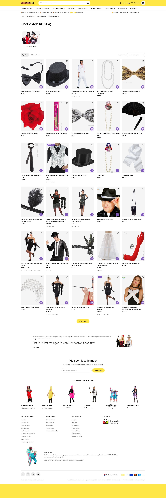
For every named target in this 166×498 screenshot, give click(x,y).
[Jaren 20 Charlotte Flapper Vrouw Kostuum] (32, 246)
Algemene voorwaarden (91, 480)
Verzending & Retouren (73, 480)
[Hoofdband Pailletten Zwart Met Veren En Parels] (83, 246)
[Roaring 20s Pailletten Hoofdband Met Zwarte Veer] (32, 202)
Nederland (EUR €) (111, 475)
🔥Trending (115, 12)
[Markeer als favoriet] (41, 61)
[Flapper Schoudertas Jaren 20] (133, 202)
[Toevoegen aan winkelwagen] (41, 87)
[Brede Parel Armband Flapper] (32, 290)
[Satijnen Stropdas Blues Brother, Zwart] (32, 158)
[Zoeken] (88, 3)
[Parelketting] (108, 158)
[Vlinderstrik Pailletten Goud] (133, 74)
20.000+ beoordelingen (76, 460)
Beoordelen (126, 480)
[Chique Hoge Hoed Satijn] (83, 158)
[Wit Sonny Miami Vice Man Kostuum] (83, 74)
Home (22, 16)
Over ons (82, 480)
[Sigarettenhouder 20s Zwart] (83, 290)
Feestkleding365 (29, 480)
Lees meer (36, 347)
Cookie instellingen (140, 480)
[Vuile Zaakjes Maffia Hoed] (108, 202)
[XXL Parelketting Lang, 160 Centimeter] (108, 74)
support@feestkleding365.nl (55, 457)
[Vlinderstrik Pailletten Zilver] (83, 116)
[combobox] (64, 3)
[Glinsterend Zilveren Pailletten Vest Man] (57, 158)
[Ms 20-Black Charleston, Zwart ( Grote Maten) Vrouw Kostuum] (57, 202)
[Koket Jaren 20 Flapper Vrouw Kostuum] (57, 290)
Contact (109, 480)
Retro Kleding (30, 16)
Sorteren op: (122, 55)
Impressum (132, 480)
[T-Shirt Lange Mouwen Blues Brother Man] (57, 246)
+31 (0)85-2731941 (110, 455)
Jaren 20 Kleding (41, 16)
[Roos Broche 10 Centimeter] (32, 116)
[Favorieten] (120, 3)
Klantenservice (134, 12)
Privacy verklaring (102, 480)
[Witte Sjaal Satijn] (133, 158)
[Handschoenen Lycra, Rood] (133, 246)
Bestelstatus (124, 12)
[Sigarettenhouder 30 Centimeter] (57, 116)
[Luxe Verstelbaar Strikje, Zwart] (32, 74)
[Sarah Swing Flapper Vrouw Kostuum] (108, 290)
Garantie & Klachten (117, 480)
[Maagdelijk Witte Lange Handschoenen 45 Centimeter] (133, 290)
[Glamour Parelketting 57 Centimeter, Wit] (108, 116)
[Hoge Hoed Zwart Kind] (57, 74)
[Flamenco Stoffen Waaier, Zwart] (133, 116)
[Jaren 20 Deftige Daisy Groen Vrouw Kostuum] (83, 202)
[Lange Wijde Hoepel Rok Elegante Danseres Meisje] (108, 246)
